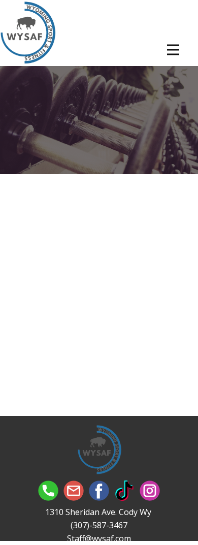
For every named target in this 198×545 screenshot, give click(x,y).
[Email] (73, 490)
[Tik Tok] (124, 490)
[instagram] (150, 490)
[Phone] (48, 490)
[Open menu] (173, 50)
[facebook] (99, 490)
